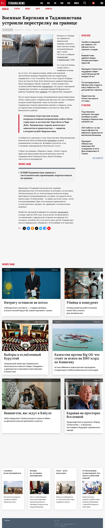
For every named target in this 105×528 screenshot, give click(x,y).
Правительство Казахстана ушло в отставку (89, 98)
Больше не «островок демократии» (36, 473)
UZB (68, 3)
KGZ (48, 3)
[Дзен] (36, 228)
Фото (38, 9)
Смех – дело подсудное (61, 472)
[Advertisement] (52, 247)
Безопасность (19, 30)
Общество (36, 30)
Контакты (7, 520)
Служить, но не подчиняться (12, 472)
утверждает (47, 86)
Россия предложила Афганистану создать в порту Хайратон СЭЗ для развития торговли (91, 86)
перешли (51, 140)
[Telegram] (40, 228)
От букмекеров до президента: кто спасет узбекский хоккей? (91, 474)
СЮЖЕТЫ (48, 9)
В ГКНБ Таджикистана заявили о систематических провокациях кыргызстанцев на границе (46, 175)
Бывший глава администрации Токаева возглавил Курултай (89, 59)
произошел (63, 212)
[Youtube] (49, 228)
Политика (28, 30)
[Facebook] (44, 228)
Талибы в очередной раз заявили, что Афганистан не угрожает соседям (90, 46)
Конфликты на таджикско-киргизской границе (55, 30)
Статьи (17, 9)
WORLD (76, 3)
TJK (55, 3)
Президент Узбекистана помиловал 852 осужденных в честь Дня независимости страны (90, 147)
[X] (24, 228)
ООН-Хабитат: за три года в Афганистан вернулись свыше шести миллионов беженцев (92, 131)
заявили (43, 92)
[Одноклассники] (32, 228)
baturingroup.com (68, 524)
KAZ (41, 3)
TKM (61, 3)
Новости (5, 9)
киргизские (64, 60)
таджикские (62, 57)
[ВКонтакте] (28, 228)
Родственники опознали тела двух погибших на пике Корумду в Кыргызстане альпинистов (92, 117)
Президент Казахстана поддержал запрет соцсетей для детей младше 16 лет (91, 73)
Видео (27, 9)
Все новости (98, 158)
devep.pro (63, 525)
